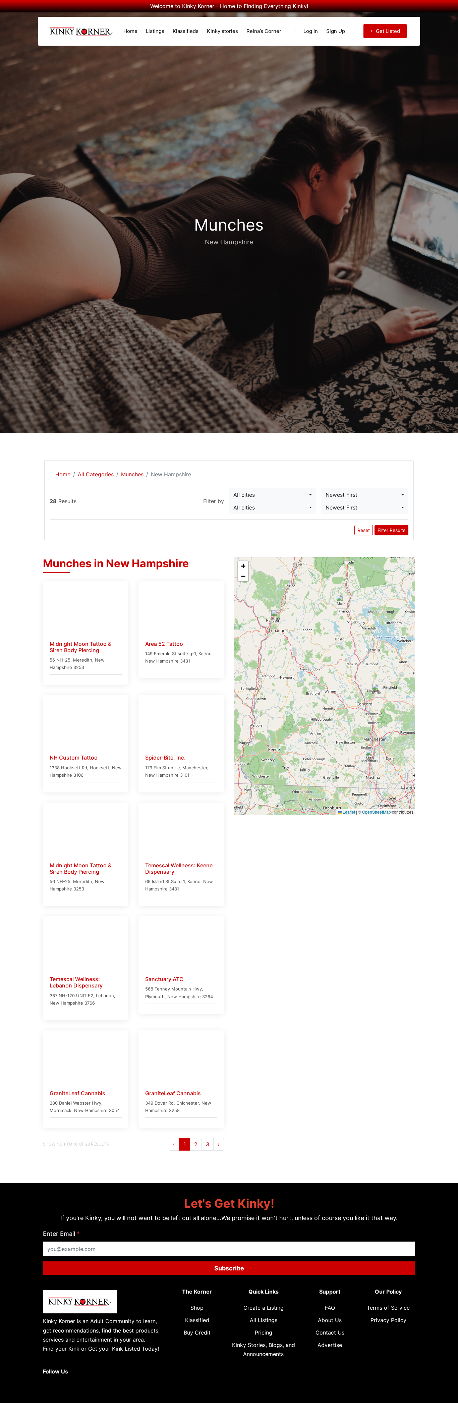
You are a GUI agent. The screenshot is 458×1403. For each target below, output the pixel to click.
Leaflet (348, 812)
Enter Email (61, 1233)
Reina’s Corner (263, 31)
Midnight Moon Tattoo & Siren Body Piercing (80, 647)
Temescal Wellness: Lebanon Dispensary (76, 982)
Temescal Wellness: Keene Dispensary (179, 868)
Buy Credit (197, 1332)
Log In (310, 31)
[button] (273, 750)
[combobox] (272, 494)
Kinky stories (222, 31)
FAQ (330, 1307)
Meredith (82, 660)
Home (130, 31)
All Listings (263, 1320)
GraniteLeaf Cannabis (77, 1093)
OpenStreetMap (376, 812)
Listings (155, 31)
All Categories (96, 474)
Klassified (197, 1320)
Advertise (330, 1345)
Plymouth (155, 996)
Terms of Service (388, 1307)
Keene (205, 653)
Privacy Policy (388, 1320)
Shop (197, 1307)
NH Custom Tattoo (74, 757)
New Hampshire (162, 661)
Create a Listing (263, 1307)
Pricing (263, 1332)
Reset (363, 530)
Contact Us (330, 1332)
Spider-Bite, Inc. (165, 757)
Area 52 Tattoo (164, 643)
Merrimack (60, 1110)
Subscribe (229, 1268)
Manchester (194, 767)
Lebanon (105, 995)
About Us (330, 1320)
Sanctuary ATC (164, 979)
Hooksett (99, 767)
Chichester (187, 1103)
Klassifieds (185, 31)
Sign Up (335, 31)
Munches (132, 474)
